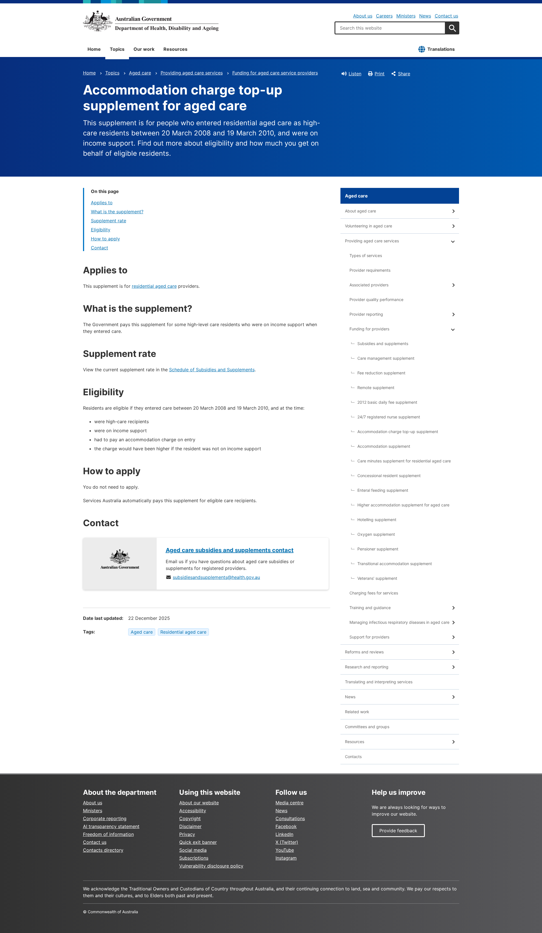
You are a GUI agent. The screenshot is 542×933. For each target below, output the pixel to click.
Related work (357, 711)
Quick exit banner (198, 842)
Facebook (286, 826)
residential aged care (154, 286)
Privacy (187, 834)
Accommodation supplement (383, 446)
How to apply (105, 239)
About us (362, 16)
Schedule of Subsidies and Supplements (212, 369)
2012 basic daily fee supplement (387, 402)
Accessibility (192, 810)
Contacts (353, 756)
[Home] (150, 21)
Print (379, 73)
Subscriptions (193, 858)
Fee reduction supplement (381, 372)
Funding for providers (369, 328)
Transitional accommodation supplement (394, 563)
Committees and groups (367, 726)
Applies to (102, 202)
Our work (144, 49)
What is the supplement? (117, 211)
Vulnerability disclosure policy (211, 866)
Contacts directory (103, 850)
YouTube (285, 850)
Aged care (140, 73)
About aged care (360, 210)
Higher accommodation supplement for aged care (403, 504)
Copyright (190, 818)
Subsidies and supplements (382, 343)
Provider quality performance (376, 299)
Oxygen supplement (376, 534)
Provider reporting (366, 314)
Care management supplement (385, 358)
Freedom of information (108, 834)
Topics (117, 49)
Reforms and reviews (364, 651)
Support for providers (369, 637)
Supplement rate (108, 220)
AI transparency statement (111, 826)
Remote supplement (375, 387)
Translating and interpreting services (378, 681)
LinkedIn (284, 834)
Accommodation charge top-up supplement (397, 431)
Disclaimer (190, 826)
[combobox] (390, 27)
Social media (193, 850)
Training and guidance (370, 607)
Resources (175, 49)
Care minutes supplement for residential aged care (404, 460)
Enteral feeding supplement (382, 490)
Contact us (446, 16)
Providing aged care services (192, 73)
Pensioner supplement (377, 548)
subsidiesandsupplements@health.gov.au (216, 577)
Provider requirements (369, 270)
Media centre (289, 802)
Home (94, 49)
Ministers (406, 16)
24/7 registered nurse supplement (388, 416)
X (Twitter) (287, 842)
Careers (384, 16)
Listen (355, 73)
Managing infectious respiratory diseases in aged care (399, 622)
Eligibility (100, 229)
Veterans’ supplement (377, 578)
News (425, 16)
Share (404, 73)
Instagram (286, 858)
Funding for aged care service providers (275, 73)
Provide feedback (398, 830)
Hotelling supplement (376, 519)
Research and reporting (366, 666)
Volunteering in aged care (368, 225)
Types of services (365, 255)
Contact (99, 248)
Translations (441, 49)
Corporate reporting (104, 818)
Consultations (290, 818)
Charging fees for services (373, 592)
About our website (199, 802)
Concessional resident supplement (389, 475)
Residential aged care (183, 632)
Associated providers (368, 284)
